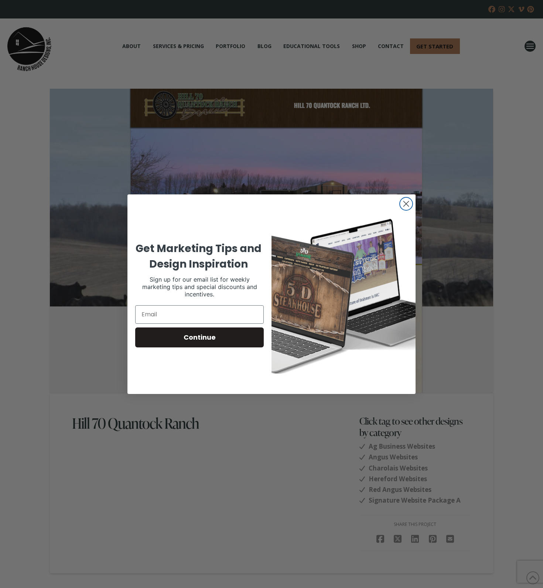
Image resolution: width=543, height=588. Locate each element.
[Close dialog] (406, 203)
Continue (200, 337)
